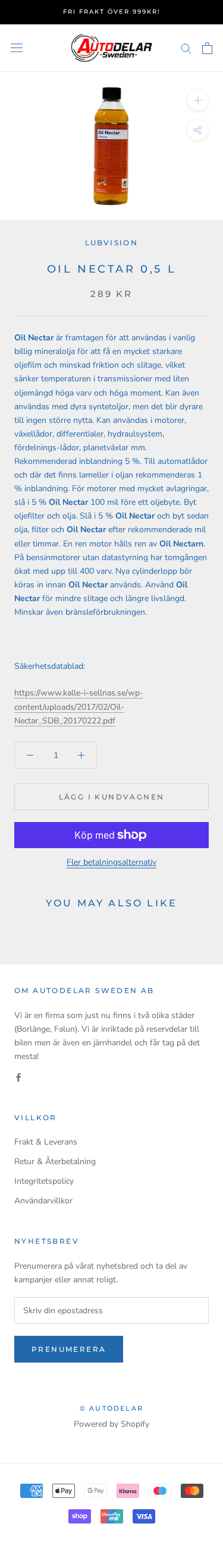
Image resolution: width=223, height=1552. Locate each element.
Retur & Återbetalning (55, 1161)
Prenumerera (69, 1349)
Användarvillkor (43, 1200)
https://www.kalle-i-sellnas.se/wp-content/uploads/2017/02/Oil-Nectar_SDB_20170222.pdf (78, 706)
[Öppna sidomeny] (17, 47)
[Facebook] (18, 1076)
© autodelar (111, 1408)
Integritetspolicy (44, 1181)
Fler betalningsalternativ (111, 862)
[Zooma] (197, 100)
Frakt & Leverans (45, 1142)
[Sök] (186, 48)
